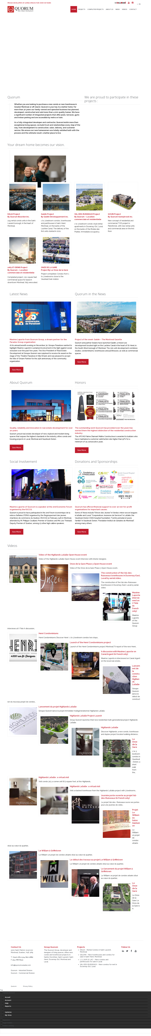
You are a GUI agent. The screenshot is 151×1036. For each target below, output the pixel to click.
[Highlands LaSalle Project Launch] (54, 730)
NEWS (118, 9)
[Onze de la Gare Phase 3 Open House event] (54, 578)
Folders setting (8, 1026)
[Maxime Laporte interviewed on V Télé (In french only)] (116, 606)
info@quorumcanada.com (21, 965)
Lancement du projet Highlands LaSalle (58, 706)
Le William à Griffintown (50, 850)
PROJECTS (81, 9)
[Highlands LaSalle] (85, 741)
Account (8, 1000)
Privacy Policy (27, 986)
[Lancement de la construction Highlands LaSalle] (116, 680)
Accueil (7, 997)
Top (1, 990)
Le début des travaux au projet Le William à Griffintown (96, 859)
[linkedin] (117, 3)
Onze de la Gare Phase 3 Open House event (91, 564)
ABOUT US (109, 9)
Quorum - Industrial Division (21, 970)
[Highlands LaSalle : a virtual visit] (23, 791)
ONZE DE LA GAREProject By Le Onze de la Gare (54, 268)
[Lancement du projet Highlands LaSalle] (23, 721)
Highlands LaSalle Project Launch (86, 716)
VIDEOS (124, 9)
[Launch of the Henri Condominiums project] (54, 656)
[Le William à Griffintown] (23, 864)
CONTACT (133, 9)
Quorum (14, 986)
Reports (8, 1006)
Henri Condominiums (48, 633)
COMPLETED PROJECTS (95, 9)
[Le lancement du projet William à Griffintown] (85, 883)
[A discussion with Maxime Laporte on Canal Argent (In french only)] (85, 665)
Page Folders (7, 1023)
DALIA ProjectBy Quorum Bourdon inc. (18, 215)
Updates (8, 1012)
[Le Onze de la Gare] (116, 753)
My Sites (8, 1015)
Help (6, 1003)
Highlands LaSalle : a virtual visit (54, 777)
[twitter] (122, 3)
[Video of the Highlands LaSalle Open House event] (23, 569)
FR (139, 4)
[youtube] (129, 3)
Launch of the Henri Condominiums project (90, 642)
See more (16, 370)
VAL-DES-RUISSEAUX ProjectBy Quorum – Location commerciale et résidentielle (87, 216)
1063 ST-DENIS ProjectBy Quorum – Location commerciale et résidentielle (21, 270)
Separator (6, 1020)
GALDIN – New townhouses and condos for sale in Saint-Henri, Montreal (97, 956)
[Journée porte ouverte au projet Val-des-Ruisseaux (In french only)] (85, 809)
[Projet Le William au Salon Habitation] (116, 824)
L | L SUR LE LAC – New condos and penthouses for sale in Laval (94, 961)
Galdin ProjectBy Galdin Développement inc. (54, 215)
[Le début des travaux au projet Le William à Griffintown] (54, 874)
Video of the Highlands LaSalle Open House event (63, 555)
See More (81, 362)
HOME (74, 9)
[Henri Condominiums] (23, 647)
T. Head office (22, 957)
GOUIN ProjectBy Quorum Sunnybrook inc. (120, 215)
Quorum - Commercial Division (23, 973)
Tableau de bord (9, 993)
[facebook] (125, 3)
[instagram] (132, 3)
